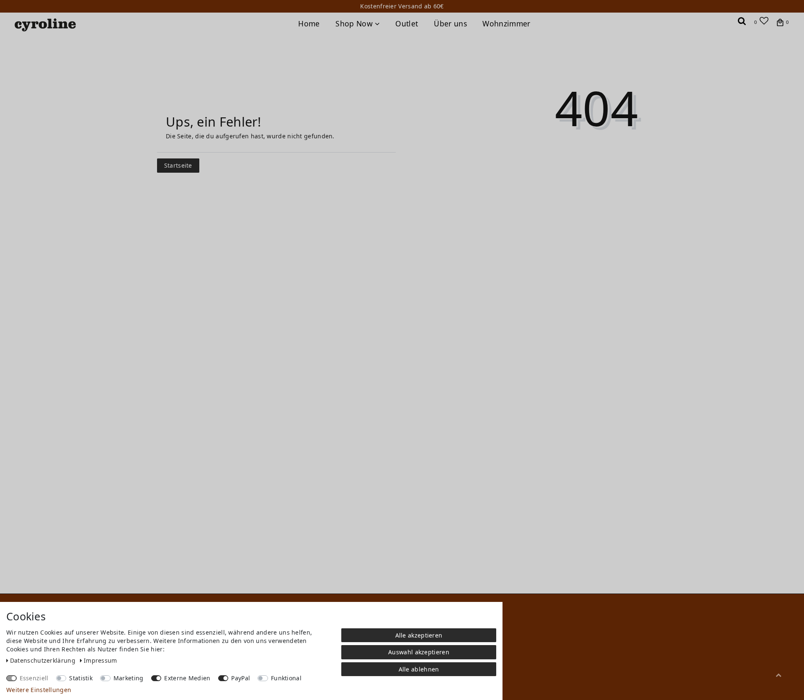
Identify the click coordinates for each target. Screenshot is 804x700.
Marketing (128, 678)
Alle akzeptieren (419, 635)
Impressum (100, 660)
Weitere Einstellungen (38, 690)
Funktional (286, 678)
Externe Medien (187, 678)
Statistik (81, 678)
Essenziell (34, 678)
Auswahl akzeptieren (418, 652)
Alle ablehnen (419, 669)
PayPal (240, 678)
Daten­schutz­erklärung (43, 660)
